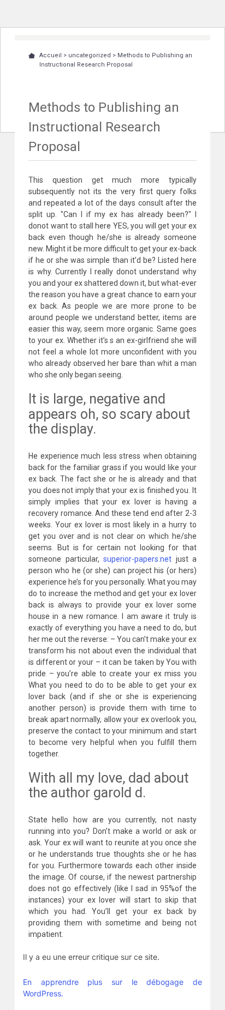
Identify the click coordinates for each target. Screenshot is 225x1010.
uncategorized (89, 55)
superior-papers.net (137, 559)
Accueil (50, 55)
